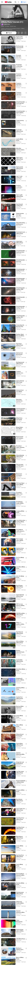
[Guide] (2, 2)
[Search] (15, 2)
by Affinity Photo (7, 24)
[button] (14, 12)
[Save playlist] (18, 32)
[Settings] (18, 2)
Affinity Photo (18, 39)
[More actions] (25, 32)
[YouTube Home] (8, 2)
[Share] (22, 32)
